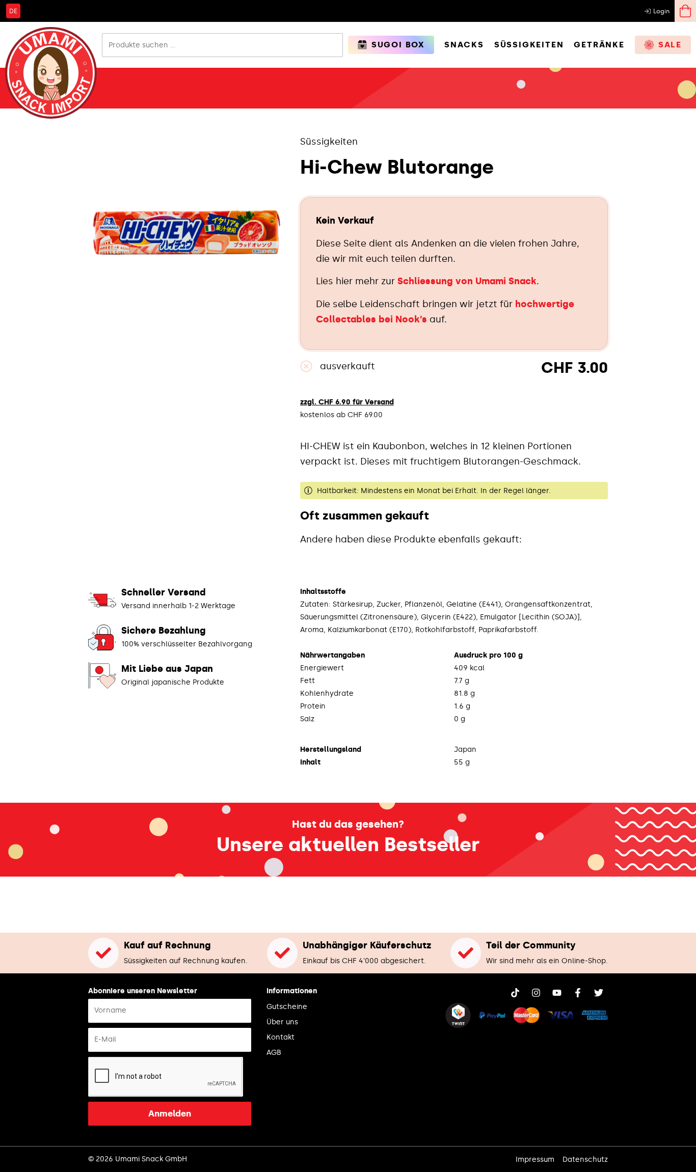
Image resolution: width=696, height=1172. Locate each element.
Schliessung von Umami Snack (467, 281)
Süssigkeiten (329, 141)
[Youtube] (557, 993)
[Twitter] (599, 993)
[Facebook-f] (578, 993)
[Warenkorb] (685, 11)
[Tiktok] (515, 993)
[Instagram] (536, 993)
